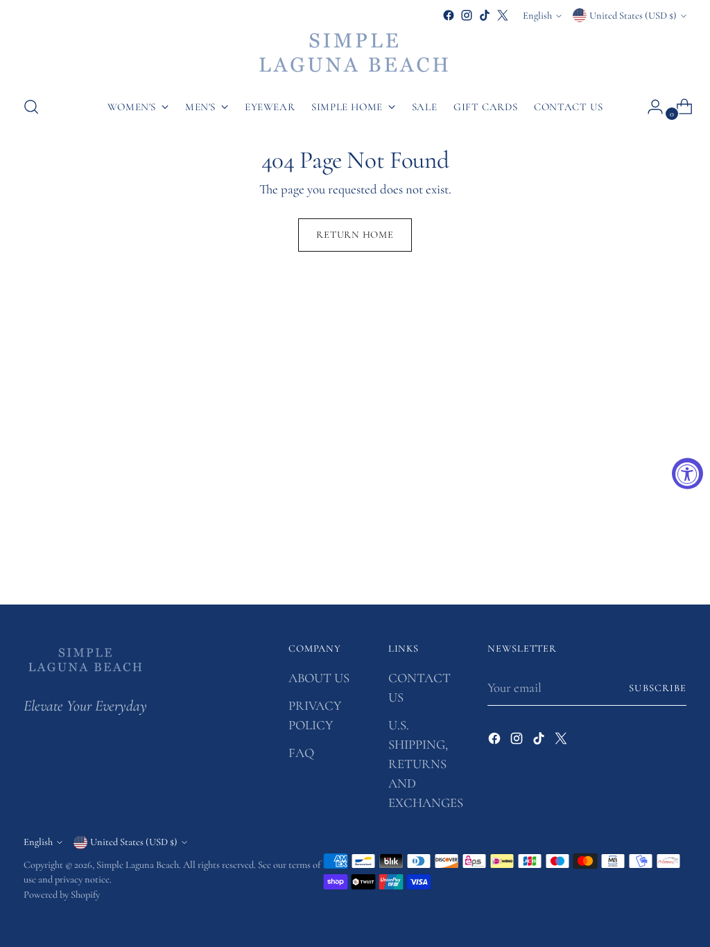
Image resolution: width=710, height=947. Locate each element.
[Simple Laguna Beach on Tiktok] (484, 15)
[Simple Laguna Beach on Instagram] (466, 15)
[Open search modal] (31, 107)
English (537, 15)
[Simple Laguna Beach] (355, 54)
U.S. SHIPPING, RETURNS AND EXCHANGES (425, 764)
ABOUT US (318, 678)
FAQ (301, 753)
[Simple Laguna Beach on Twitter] (502, 15)
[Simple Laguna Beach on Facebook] (448, 15)
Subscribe (657, 688)
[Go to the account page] (650, 107)
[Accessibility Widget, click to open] (687, 473)
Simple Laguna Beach (137, 865)
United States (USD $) (633, 15)
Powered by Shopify (62, 895)
